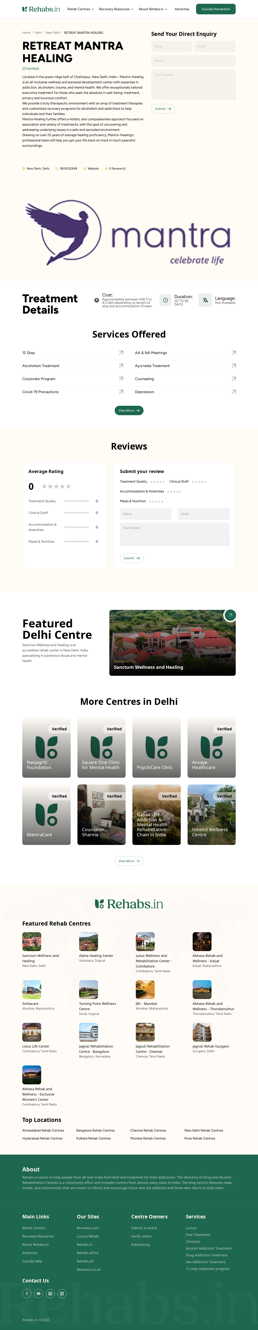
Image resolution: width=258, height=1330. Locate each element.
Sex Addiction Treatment (206, 1262)
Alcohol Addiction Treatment (209, 1248)
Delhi (38, 32)
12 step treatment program (208, 1268)
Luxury (191, 1228)
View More (126, 410)
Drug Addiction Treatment (207, 1255)
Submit (160, 109)
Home (26, 32)
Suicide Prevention (216, 9)
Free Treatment (198, 1234)
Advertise (182, 9)
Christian (193, 1241)
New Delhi (53, 32)
